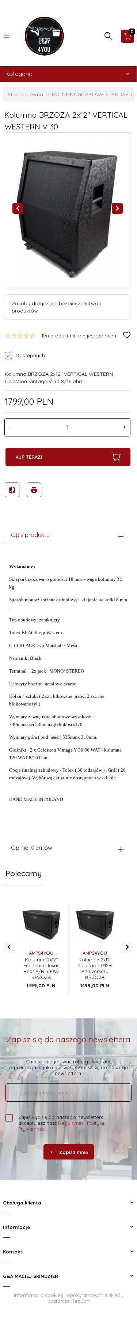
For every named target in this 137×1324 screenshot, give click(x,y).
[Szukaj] (108, 38)
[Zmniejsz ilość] (10, 427)
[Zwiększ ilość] (124, 427)
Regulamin (70, 1123)
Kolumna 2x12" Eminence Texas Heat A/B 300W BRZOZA (41, 968)
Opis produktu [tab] (30, 534)
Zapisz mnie (73, 1152)
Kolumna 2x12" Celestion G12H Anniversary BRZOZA (95, 968)
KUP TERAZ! (28, 457)
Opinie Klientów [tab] (31, 847)
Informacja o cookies (38, 1295)
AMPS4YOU (41, 953)
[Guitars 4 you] (42, 35)
